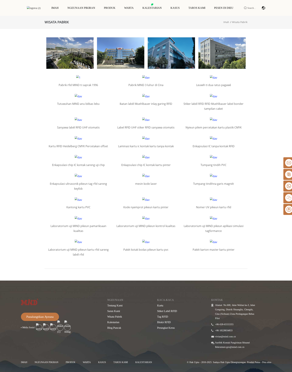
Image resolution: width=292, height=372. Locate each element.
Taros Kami (196, 7)
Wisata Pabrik (239, 22)
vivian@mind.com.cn (225, 336)
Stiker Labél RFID (167, 311)
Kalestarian (152, 7)
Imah (55, 7)
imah (24, 362)
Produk (109, 7)
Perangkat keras (166, 327)
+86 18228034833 (224, 330)
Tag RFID (162, 316)
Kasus (175, 7)
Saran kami (113, 311)
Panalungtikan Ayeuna (40, 316)
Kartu (160, 305)
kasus (102, 362)
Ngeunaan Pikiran (81, 7)
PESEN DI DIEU (223, 7)
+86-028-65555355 (224, 324)
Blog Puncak (114, 327)
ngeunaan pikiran (46, 362)
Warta (129, 7)
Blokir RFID (164, 322)
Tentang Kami (115, 305)
